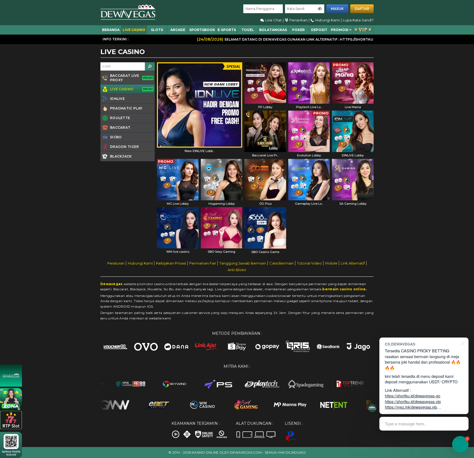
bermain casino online (344, 289)
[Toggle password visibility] (320, 8)
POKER (298, 30)
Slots (157, 30)
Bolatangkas (273, 30)
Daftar (362, 9)
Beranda (111, 30)
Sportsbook (202, 30)
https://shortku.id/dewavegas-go (412, 395)
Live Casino (134, 30)
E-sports (227, 30)
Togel (247, 30)
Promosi (339, 30)
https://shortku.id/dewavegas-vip (413, 401)
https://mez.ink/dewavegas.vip (411, 407)
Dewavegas (111, 284)
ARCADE (177, 30)
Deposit (319, 30)
